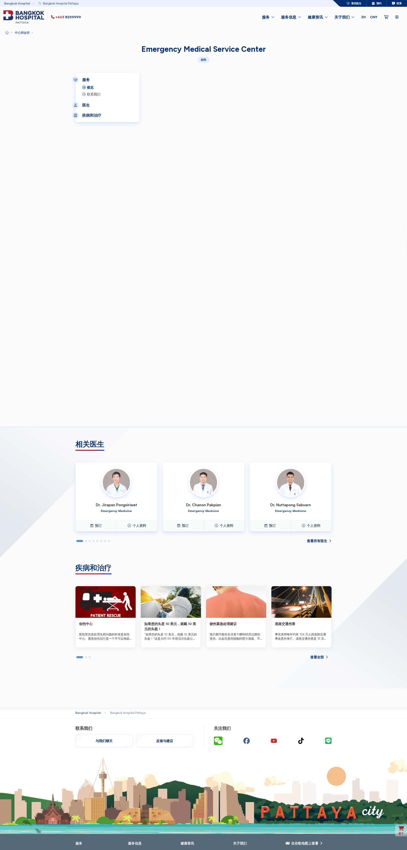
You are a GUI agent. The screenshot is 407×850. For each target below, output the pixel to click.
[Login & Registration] (397, 17)
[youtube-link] (274, 741)
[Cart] (386, 17)
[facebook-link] (246, 741)
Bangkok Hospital (88, 712)
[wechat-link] (218, 741)
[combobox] (176, 3)
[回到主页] (24, 17)
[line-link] (328, 741)
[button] (369, 17)
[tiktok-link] (301, 741)
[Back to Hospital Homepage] (7, 32)
